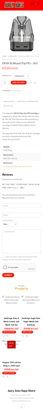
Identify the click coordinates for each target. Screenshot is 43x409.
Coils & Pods (24, 56)
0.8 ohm (22, 166)
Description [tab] (9, 101)
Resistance (6, 75)
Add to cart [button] (27, 332)
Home (4, 56)
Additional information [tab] (27, 101)
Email (6, 215)
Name (6, 206)
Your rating (7, 220)
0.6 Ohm (14, 166)
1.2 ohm (29, 166)
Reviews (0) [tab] (8, 106)
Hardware (12, 56)
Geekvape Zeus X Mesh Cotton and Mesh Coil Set (11, 321)
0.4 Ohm (6, 166)
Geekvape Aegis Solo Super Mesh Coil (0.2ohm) (31, 321)
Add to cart (19, 82)
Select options (9, 332)
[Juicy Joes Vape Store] (14, 5)
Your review (9, 232)
